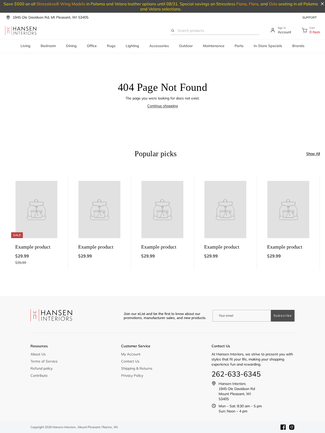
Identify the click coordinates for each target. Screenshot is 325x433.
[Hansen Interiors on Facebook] (283, 427)
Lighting (132, 46)
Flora (253, 3)
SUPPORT (309, 17)
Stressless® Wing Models (61, 3)
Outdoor (186, 46)
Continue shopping (162, 106)
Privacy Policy (132, 375)
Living (25, 46)
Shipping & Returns (136, 368)
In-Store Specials (268, 46)
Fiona (241, 3)
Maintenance (213, 46)
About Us (38, 354)
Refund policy (41, 368)
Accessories (159, 46)
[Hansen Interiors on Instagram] (292, 427)
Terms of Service (44, 361)
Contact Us (130, 361)
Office (92, 46)
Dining (71, 46)
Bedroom (48, 46)
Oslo (273, 3)
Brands (298, 46)
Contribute (39, 375)
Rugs (111, 46)
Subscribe (282, 315)
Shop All (313, 153)
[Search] (172, 30)
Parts (239, 46)
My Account (130, 354)
